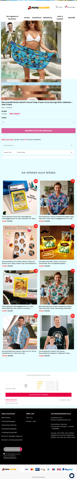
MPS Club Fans (7, 139)
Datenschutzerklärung (9, 425)
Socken (27, 18)
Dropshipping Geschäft (9, 432)
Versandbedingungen (8, 421)
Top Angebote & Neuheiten (12, 17)
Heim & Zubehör (60, 17)
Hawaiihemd (36, 18)
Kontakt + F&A (31, 421)
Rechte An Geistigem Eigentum (12, 436)
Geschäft (71, 18)
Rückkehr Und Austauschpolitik (12, 440)
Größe (4, 118)
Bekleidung (47, 18)
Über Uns (29, 417)
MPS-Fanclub (6, 417)
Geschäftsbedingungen (9, 429)
